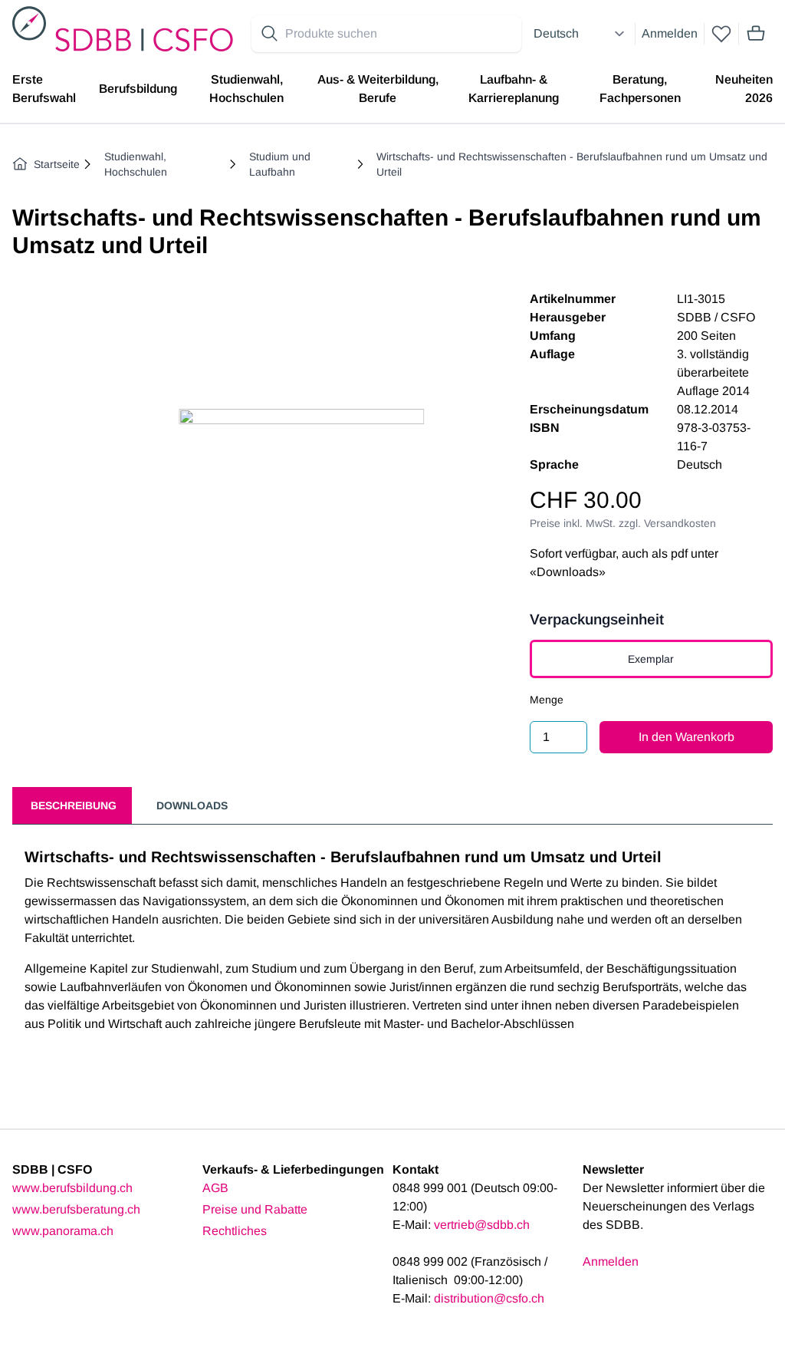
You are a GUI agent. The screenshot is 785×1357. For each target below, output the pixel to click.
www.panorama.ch (62, 1230)
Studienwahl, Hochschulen (135, 164)
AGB (215, 1187)
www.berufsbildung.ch (72, 1187)
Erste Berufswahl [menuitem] (44, 88)
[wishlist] (721, 34)
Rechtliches (234, 1230)
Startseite (57, 164)
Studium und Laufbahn (279, 164)
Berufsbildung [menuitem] (138, 88)
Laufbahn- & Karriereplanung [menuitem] (513, 88)
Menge (546, 699)
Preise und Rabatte (254, 1209)
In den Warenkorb (686, 736)
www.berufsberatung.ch (76, 1209)
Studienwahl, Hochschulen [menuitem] (246, 88)
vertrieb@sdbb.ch (482, 1224)
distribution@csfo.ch (489, 1298)
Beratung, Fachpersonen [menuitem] (640, 88)
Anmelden (670, 33)
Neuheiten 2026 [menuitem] (744, 88)
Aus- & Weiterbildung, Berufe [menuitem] (377, 88)
